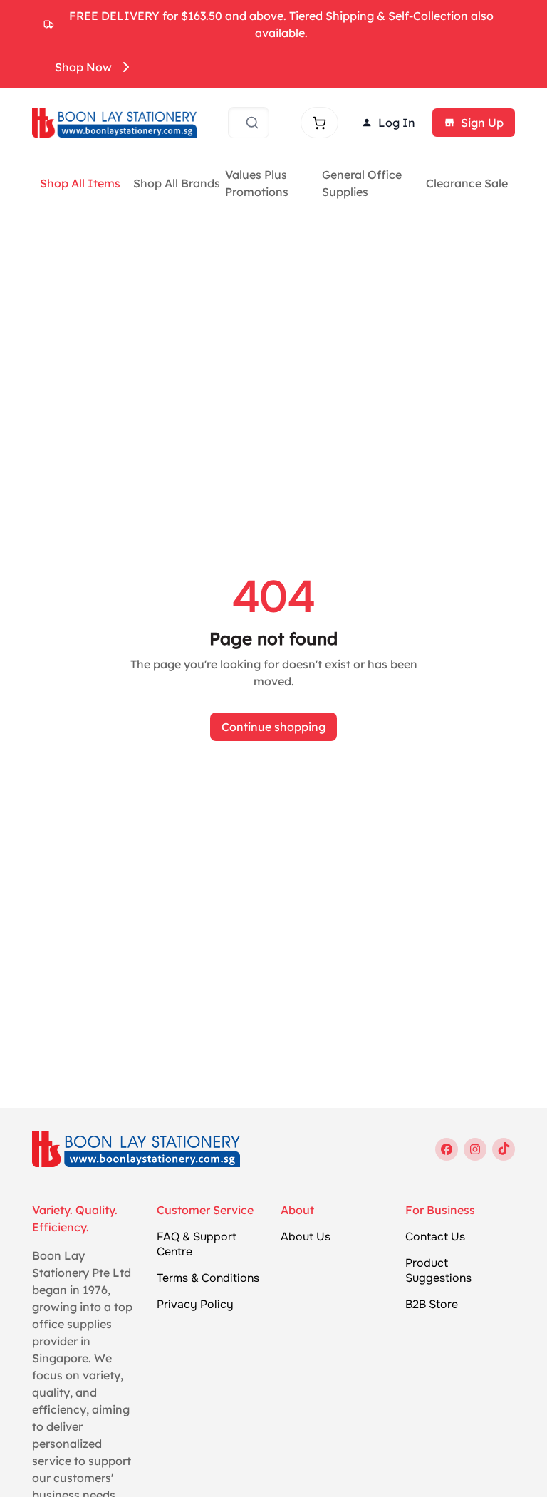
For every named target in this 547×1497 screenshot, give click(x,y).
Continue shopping (273, 727)
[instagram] (475, 1149)
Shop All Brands (176, 183)
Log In (396, 122)
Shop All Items (80, 183)
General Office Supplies (362, 183)
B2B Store (431, 1304)
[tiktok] (503, 1149)
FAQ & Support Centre (196, 1244)
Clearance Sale (467, 183)
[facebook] (446, 1149)
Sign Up (482, 122)
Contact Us (435, 1237)
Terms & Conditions (208, 1278)
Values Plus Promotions (256, 183)
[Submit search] (252, 122)
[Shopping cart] (319, 122)
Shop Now (83, 67)
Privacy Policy (195, 1304)
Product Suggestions (438, 1270)
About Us (305, 1237)
